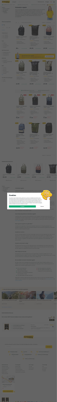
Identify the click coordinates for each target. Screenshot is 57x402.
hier (21, 201)
